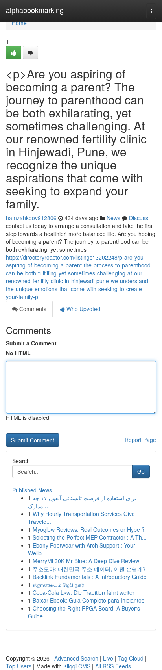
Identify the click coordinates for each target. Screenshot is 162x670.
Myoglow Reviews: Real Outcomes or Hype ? (89, 529)
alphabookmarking (35, 10)
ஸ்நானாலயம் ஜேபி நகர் (58, 584)
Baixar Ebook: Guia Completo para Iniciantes (88, 600)
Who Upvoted (82, 309)
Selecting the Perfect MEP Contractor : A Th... (90, 537)
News (113, 218)
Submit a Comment (31, 343)
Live (108, 658)
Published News (32, 490)
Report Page (140, 440)
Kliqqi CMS (76, 666)
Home (19, 23)
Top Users (18, 666)
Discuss (138, 218)
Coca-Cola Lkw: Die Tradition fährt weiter (83, 592)
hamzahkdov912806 (31, 218)
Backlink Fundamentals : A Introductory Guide (90, 577)
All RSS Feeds (113, 666)
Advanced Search (76, 658)
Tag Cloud (131, 658)
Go (141, 471)
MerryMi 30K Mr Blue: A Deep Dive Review (86, 561)
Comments (32, 309)
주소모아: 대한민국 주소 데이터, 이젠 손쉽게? (89, 569)
